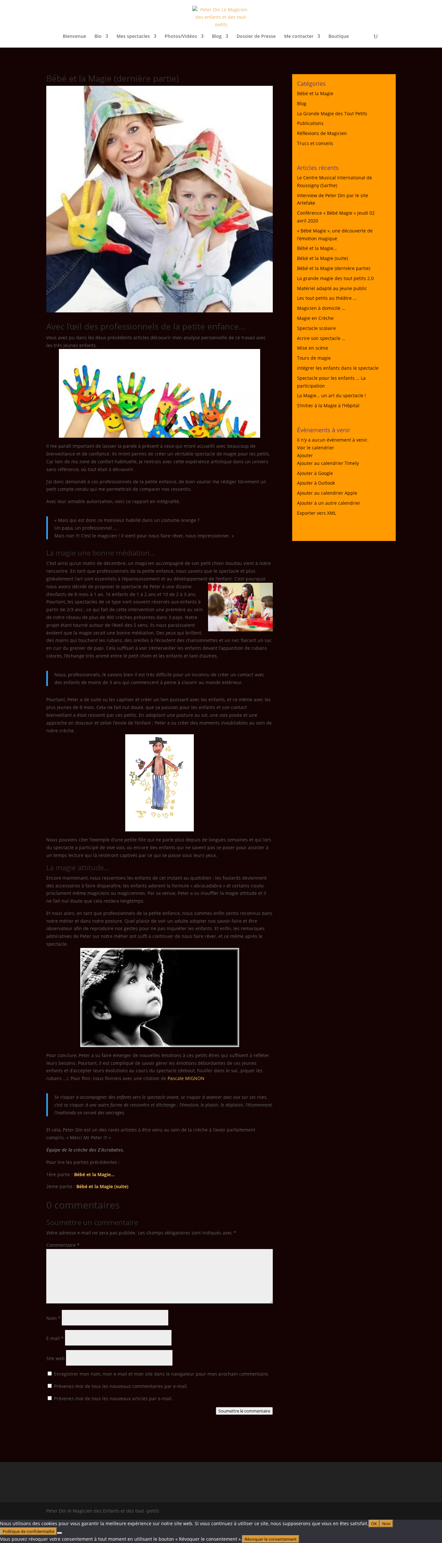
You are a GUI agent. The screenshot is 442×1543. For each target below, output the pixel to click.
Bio (98, 36)
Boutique (338, 36)
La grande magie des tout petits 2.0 (335, 278)
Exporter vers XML (316, 513)
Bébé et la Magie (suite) (102, 1186)
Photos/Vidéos (181, 36)
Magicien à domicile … (321, 308)
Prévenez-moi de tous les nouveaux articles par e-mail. (113, 1398)
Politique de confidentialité (28, 1531)
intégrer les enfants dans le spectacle (338, 368)
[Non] (59, 1533)
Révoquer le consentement (271, 1539)
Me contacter (299, 36)
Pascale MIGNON (186, 1078)
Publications (310, 123)
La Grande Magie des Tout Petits (332, 113)
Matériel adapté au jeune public (332, 288)
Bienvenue (74, 36)
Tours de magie (314, 358)
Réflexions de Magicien (322, 133)
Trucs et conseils (315, 143)
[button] (305, 455)
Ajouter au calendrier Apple (327, 493)
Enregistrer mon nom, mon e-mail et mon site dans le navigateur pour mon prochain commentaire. (161, 1374)
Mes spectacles (133, 36)
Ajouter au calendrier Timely (328, 463)
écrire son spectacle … (321, 338)
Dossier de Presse (256, 36)
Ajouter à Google (315, 473)
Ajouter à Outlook (316, 483)
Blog (217, 36)
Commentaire (63, 1245)
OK (374, 1523)
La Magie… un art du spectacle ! (331, 395)
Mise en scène (312, 348)
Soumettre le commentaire (244, 1411)
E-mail (55, 1338)
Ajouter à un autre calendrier (328, 503)
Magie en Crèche (315, 318)
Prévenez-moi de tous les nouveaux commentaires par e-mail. (121, 1386)
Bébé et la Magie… (94, 1174)
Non (386, 1523)
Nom (53, 1318)
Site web (55, 1358)
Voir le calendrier (315, 448)
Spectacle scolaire (316, 328)
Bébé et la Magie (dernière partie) (333, 268)
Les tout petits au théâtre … (327, 298)
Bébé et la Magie (315, 93)
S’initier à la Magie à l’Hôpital (328, 405)
